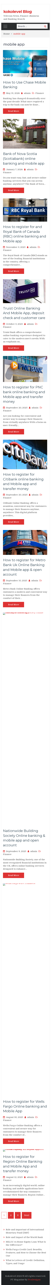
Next (26, 1215)
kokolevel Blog (17, 11)
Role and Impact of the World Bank (24, 1237)
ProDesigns (34, 1279)
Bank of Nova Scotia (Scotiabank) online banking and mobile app (23, 158)
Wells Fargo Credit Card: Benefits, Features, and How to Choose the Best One (26, 1252)
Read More (13, 111)
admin (27, 93)
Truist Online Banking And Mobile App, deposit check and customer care (24, 313)
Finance (39, 93)
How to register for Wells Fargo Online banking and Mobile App (25, 1106)
